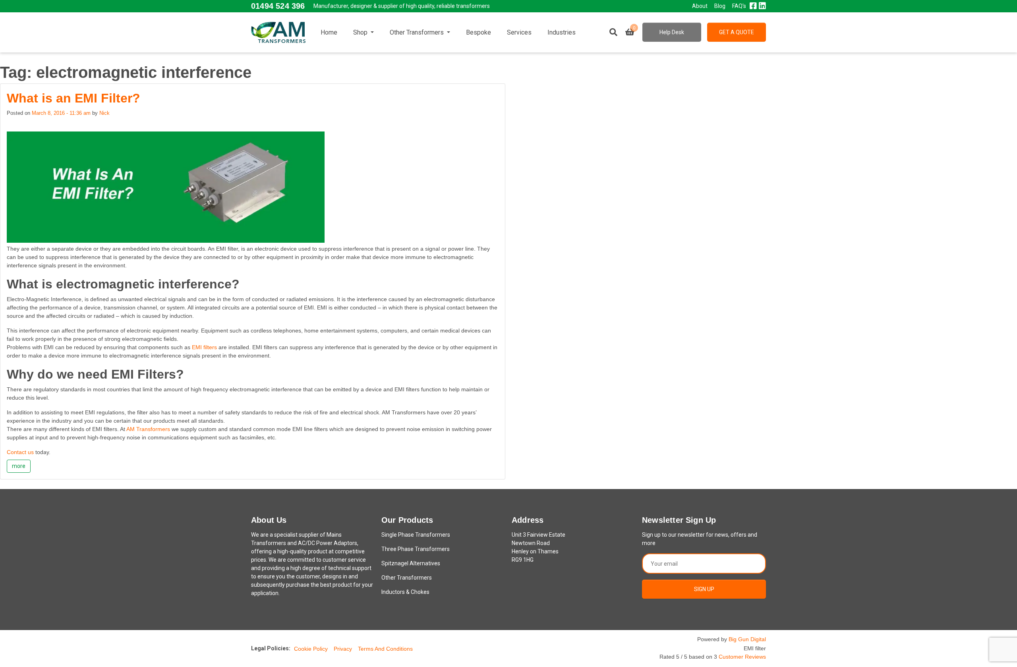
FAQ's (739, 6)
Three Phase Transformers (415, 549)
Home (329, 32)
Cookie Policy (311, 649)
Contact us (21, 452)
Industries (561, 32)
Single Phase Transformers (415, 535)
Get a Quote (736, 32)
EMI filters (204, 347)
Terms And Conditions (385, 649)
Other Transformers (417, 32)
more (18, 466)
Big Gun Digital (747, 639)
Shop (361, 32)
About (700, 6)
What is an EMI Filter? (73, 98)
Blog (719, 6)
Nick (104, 113)
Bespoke (478, 32)
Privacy (343, 649)
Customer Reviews (742, 656)
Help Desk (671, 32)
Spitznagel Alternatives (410, 563)
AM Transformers (149, 429)
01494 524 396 (278, 6)
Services (519, 32)
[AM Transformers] (278, 32)
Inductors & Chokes (405, 592)
